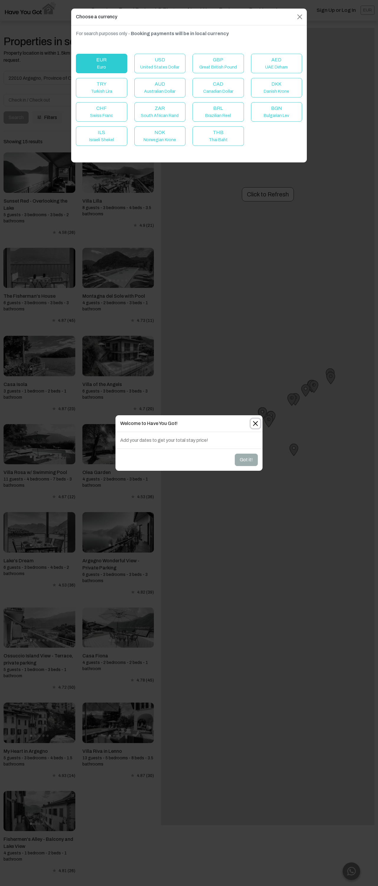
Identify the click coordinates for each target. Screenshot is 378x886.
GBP (218, 63)
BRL (218, 112)
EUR (101, 63)
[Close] (299, 17)
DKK (276, 88)
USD (159, 63)
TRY (101, 88)
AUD (159, 88)
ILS (101, 136)
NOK (160, 136)
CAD (218, 88)
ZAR (160, 112)
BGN (276, 112)
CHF (101, 112)
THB (218, 136)
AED (276, 63)
